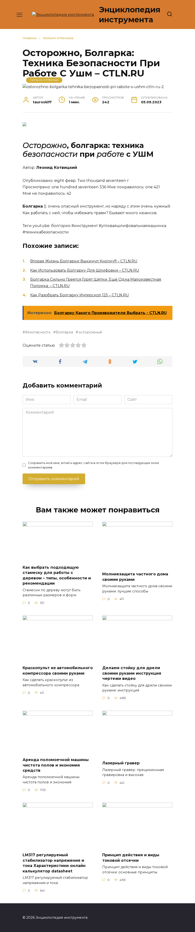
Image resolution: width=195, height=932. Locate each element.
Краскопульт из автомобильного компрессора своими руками (58, 670)
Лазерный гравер (121, 763)
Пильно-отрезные (44, 80)
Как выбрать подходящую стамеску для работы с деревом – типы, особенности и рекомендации (57, 575)
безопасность (37, 332)
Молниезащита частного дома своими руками (135, 577)
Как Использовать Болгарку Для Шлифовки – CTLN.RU (84, 270)
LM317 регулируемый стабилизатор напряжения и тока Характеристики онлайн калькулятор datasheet (54, 863)
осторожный (90, 332)
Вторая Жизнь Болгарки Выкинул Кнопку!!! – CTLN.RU (83, 261)
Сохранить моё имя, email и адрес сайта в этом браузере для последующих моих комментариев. (93, 465)
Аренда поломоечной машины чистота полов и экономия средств (56, 765)
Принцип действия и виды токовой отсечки (130, 857)
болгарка (64, 332)
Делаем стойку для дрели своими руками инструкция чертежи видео (131, 673)
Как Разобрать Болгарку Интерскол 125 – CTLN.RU (79, 295)
